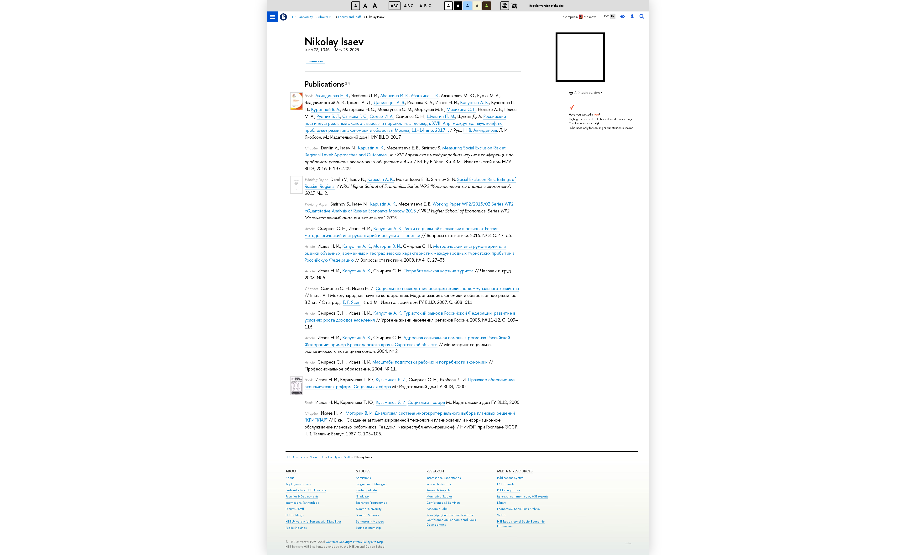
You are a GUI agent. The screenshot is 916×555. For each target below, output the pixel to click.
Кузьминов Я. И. (391, 380)
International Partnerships (302, 503)
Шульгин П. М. (441, 116)
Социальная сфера (426, 402)
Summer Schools (367, 515)
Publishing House (508, 490)
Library (501, 503)
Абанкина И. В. (394, 96)
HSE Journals (505, 484)
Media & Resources (515, 471)
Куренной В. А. (325, 109)
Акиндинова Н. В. (332, 96)
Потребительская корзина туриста (438, 271)
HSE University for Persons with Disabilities (313, 521)
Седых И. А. (382, 116)
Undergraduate (366, 490)
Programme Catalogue (371, 484)
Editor (628, 543)
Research (435, 471)
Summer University (368, 509)
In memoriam (315, 60)
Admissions (363, 478)
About (292, 471)
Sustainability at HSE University (306, 490)
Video (501, 515)
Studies (363, 471)
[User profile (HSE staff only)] (632, 16)
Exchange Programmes (371, 503)
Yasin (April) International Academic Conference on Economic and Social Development (452, 520)
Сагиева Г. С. (355, 116)
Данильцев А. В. (389, 103)
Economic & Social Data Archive (518, 509)
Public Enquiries (296, 528)
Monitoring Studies (439, 496)
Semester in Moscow (370, 521)
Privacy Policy (361, 542)
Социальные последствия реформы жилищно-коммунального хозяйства (447, 288)
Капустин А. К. (474, 103)
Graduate (362, 496)
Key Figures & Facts (298, 484)
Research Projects (438, 490)
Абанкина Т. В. (425, 96)
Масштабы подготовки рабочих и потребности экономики (430, 362)
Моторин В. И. (387, 246)
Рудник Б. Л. (328, 116)
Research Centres (439, 484)
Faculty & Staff (295, 509)
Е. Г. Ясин (351, 302)
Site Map (377, 542)
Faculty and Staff (339, 457)
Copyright (345, 542)
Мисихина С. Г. (461, 109)
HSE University (295, 457)
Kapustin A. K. (371, 148)
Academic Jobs (437, 509)
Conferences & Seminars (443, 503)
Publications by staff (510, 478)
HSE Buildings (294, 515)
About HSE (316, 457)
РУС (606, 16)
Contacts (332, 542)
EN (612, 16)
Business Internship (368, 528)
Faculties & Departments (302, 496)
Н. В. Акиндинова (480, 130)
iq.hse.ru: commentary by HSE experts (522, 496)
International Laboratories (444, 478)
